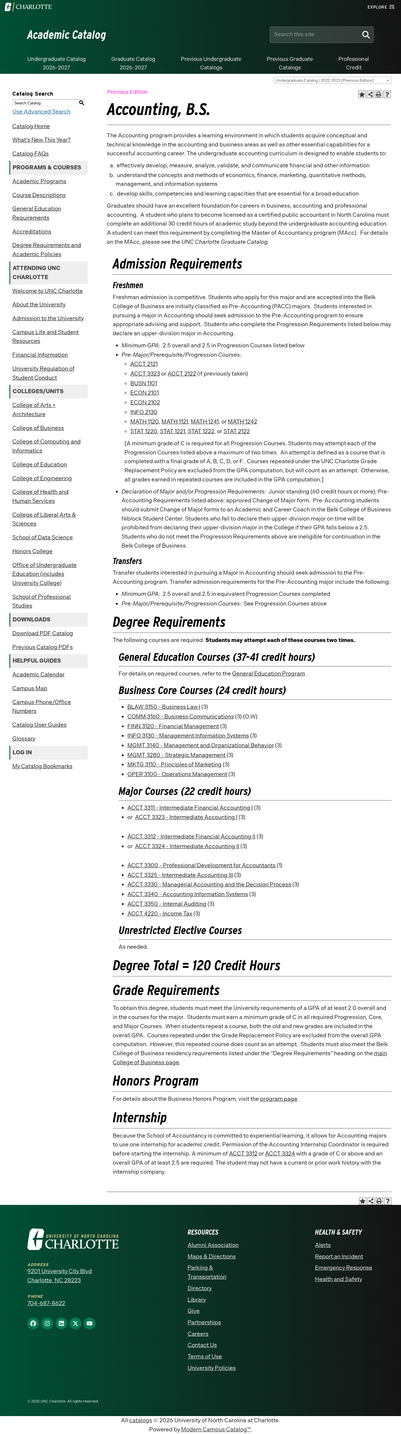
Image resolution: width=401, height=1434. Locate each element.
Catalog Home (31, 126)
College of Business (38, 428)
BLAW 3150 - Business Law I (163, 706)
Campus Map (29, 688)
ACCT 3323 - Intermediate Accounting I (186, 817)
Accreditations (31, 231)
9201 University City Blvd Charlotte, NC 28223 (59, 1276)
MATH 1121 (174, 421)
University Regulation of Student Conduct (43, 373)
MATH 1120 (144, 421)
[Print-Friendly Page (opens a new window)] (379, 94)
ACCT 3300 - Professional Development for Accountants (201, 865)
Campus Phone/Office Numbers (41, 707)
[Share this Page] (370, 94)
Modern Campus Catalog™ (216, 1429)
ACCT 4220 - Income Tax (159, 913)
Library (197, 1299)
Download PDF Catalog (42, 633)
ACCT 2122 (182, 373)
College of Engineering (42, 478)
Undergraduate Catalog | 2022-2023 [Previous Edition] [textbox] (325, 80)
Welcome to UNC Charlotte (47, 291)
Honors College (32, 551)
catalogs (140, 1420)
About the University (38, 304)
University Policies (212, 1368)
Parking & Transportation (207, 1272)
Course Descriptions (39, 195)
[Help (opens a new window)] (387, 94)
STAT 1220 (143, 431)
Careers (198, 1333)
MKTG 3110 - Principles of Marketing (174, 764)
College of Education (39, 464)
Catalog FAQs (30, 153)
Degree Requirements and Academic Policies (46, 250)
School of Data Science (42, 537)
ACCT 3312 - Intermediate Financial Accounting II (191, 836)
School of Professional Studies (41, 601)
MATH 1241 (205, 421)
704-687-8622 (46, 1303)
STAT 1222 (201, 431)
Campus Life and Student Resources (45, 337)
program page (278, 1098)
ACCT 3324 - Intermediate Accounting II (187, 846)
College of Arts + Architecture (33, 410)
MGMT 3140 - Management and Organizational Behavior (200, 745)
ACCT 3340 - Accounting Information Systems (187, 894)
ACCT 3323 (145, 373)
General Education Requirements (36, 213)
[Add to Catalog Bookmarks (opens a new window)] (362, 94)
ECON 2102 (145, 402)
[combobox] (332, 80)
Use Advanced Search (41, 111)
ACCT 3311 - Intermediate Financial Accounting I (190, 807)
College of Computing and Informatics (46, 446)
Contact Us (202, 1345)
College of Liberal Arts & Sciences (44, 519)
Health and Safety (338, 1279)
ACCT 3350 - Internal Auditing (166, 904)
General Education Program (268, 673)
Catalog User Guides (39, 724)
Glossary (23, 738)
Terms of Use (205, 1356)
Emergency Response (343, 1267)
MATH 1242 (242, 421)
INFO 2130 (143, 412)
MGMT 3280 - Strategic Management (176, 755)
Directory (200, 1288)
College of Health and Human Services (40, 496)
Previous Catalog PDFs (42, 647)
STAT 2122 (236, 431)
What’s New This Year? (41, 139)
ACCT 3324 (280, 1153)
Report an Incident (339, 1256)
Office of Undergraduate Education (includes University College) (44, 574)
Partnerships (204, 1322)
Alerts (323, 1245)
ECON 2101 (144, 392)
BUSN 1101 (143, 383)
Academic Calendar (38, 674)
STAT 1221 (172, 431)
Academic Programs (39, 181)
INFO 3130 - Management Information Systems (188, 735)
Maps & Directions (212, 1256)
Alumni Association (213, 1245)
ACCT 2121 (144, 364)
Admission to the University (48, 318)
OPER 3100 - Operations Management (177, 774)
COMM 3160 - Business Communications (180, 716)
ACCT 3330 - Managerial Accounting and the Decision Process (209, 884)
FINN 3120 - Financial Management (173, 726)
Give (194, 1311)
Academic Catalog (66, 34)
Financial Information (40, 354)
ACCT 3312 (243, 1153)
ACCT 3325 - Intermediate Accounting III (180, 875)
